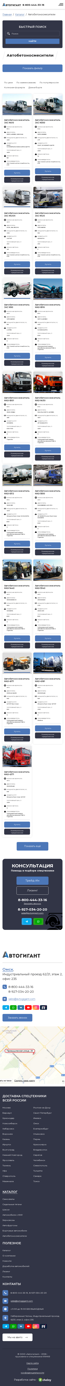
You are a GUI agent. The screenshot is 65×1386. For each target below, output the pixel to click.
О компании (9, 1255)
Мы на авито (15, 1337)
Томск (36, 1181)
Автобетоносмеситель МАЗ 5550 (47, 492)
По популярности (49, 82)
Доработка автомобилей (15, 1266)
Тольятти (37, 1171)
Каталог (19, 14)
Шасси (6, 1209)
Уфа (4, 1171)
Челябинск (39, 1160)
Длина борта (35, 87)
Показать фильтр (32, 68)
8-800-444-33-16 (33, 5)
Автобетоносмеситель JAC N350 (47, 121)
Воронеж (7, 1134)
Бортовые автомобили (14, 1230)
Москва (6, 1107)
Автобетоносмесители (14, 1236)
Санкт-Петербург (42, 1113)
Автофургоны (9, 1225)
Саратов (37, 1155)
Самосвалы (8, 1199)
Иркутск (6, 1144)
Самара (37, 1176)
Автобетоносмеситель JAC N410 (17, 121)
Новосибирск (9, 1123)
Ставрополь (8, 1176)
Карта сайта (32, 1363)
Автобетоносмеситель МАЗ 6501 (17, 399)
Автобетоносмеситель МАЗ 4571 (17, 680)
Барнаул (7, 1113)
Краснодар (8, 1118)
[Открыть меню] (61, 4)
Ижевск (37, 1118)
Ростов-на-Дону (41, 1107)
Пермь (36, 1139)
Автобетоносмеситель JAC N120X (17, 214)
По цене (8, 82)
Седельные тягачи (12, 1204)
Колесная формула (14, 87)
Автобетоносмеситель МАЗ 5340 (47, 587)
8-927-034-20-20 (32, 909)
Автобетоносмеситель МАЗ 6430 (47, 399)
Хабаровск (8, 1128)
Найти (32, 41)
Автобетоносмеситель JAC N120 (47, 214)
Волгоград (8, 1149)
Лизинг (6, 1271)
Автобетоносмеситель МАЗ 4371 (17, 773)
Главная (7, 14)
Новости (7, 1261)
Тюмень (6, 1165)
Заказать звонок (17, 1017)
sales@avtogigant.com (32, 913)
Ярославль (8, 1160)
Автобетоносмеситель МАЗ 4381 (47, 680)
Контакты (7, 1276)
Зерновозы (8, 1220)
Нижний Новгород (12, 1155)
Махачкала (8, 1181)
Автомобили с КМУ (12, 1215)
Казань (6, 1139)
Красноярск (39, 1144)
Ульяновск (39, 1134)
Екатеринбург (40, 1128)
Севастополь (40, 1165)
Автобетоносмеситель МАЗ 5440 (17, 587)
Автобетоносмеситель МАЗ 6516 (47, 306)
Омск (7, 969)
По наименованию (26, 82)
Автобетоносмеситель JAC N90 (17, 306)
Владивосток (40, 1149)
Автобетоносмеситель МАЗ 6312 (17, 492)
